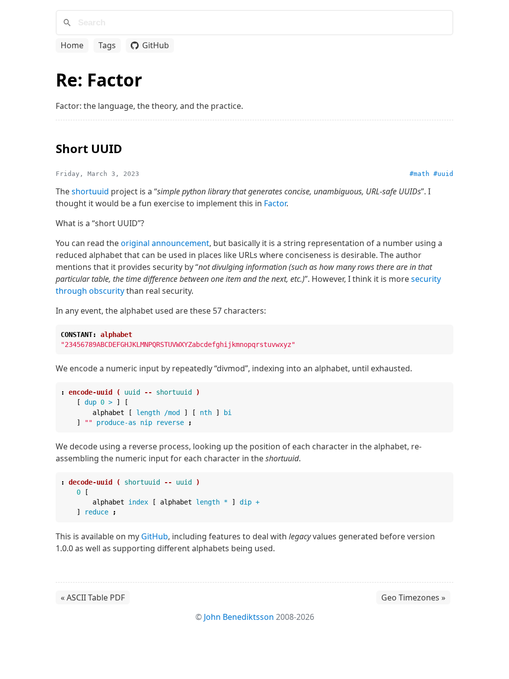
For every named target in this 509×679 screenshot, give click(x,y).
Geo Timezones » (413, 597)
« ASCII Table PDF (93, 597)
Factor (275, 203)
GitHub (155, 45)
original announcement (165, 243)
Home (72, 45)
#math (419, 173)
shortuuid (90, 191)
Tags (107, 45)
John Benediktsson (239, 616)
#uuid (443, 173)
